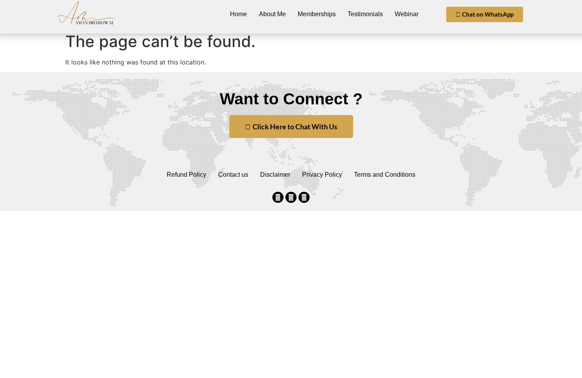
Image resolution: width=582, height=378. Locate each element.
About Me (272, 14)
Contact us (233, 174)
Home (238, 14)
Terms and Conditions (384, 174)
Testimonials (365, 14)
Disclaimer (275, 174)
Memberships (317, 14)
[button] (484, 14)
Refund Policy (186, 174)
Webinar (406, 14)
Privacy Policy (322, 174)
